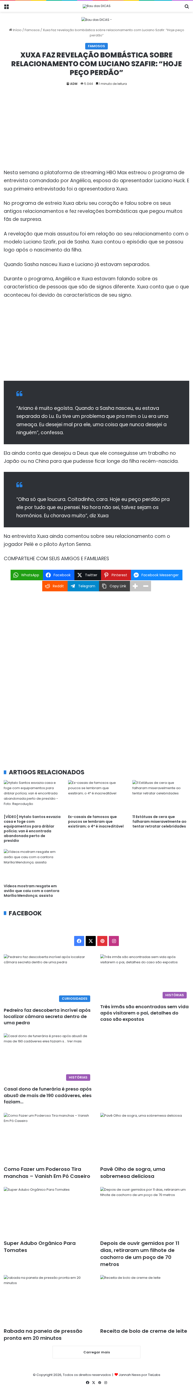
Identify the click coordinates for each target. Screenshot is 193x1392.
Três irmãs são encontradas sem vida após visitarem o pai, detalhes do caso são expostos (144, 1012)
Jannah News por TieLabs (139, 1374)
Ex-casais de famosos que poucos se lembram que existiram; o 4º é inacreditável (96, 821)
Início (17, 30)
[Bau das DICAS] (97, 6)
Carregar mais (96, 1352)
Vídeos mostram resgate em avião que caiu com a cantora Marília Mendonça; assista (31, 890)
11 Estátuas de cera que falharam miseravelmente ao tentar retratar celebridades (159, 821)
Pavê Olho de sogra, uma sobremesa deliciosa (132, 1173)
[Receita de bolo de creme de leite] (144, 1300)
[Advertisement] (96, 131)
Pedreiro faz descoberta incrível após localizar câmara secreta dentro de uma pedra (47, 1016)
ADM (73, 84)
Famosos (32, 30)
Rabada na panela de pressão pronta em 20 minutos (43, 1334)
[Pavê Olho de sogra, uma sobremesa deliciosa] (144, 1138)
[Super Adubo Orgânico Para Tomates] (48, 1212)
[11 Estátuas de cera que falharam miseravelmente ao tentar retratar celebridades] (160, 796)
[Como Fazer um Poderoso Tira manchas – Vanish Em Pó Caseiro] (48, 1138)
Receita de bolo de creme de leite (143, 1331)
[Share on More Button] (135, 586)
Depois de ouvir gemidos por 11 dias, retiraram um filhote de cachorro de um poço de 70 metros (139, 1254)
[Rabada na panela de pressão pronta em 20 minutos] (48, 1300)
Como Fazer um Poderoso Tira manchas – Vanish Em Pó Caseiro (47, 1173)
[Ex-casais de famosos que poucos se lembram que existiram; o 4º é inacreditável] (96, 796)
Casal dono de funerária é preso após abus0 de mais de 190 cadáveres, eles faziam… (47, 1095)
